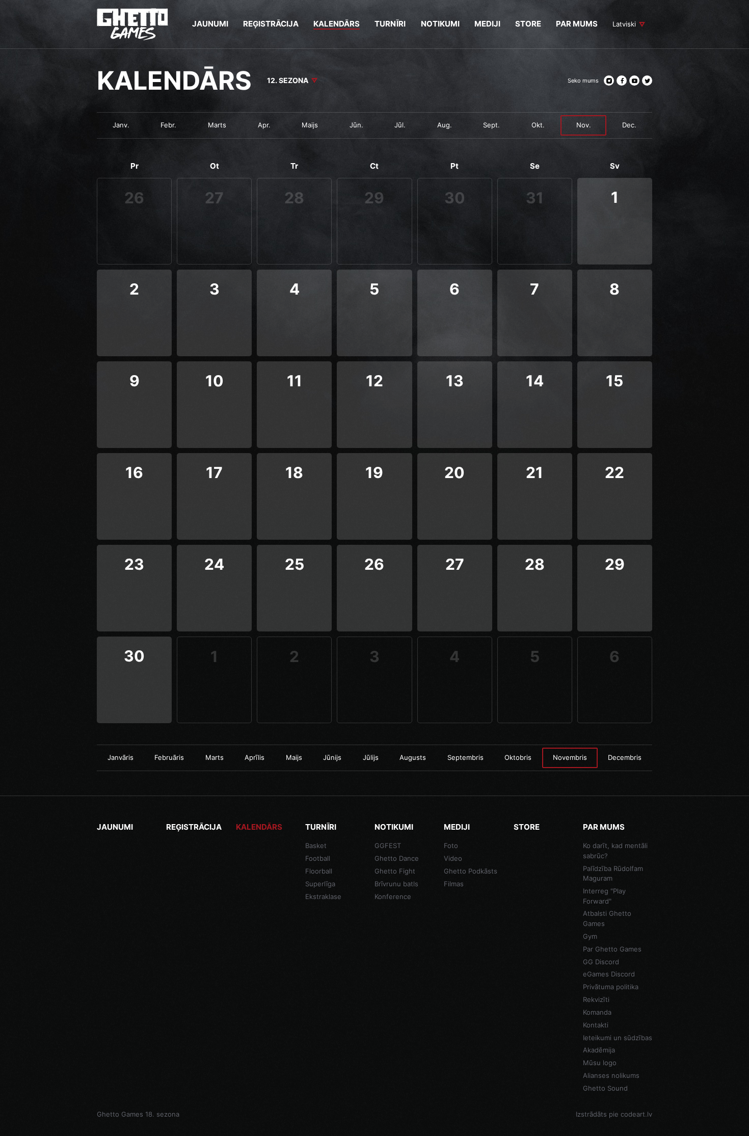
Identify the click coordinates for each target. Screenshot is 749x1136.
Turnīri (320, 827)
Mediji (457, 827)
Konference (392, 896)
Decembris (624, 757)
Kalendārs (259, 827)
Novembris (570, 757)
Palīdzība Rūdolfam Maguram (613, 873)
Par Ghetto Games (612, 949)
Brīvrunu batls (396, 884)
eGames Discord (609, 974)
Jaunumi (115, 827)
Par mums (604, 827)
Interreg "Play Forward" (604, 896)
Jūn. (356, 125)
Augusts (412, 757)
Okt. (538, 125)
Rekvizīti (596, 999)
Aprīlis (254, 757)
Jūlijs (371, 757)
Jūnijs (332, 757)
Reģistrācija (194, 827)
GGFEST (387, 845)
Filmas (454, 884)
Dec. (629, 125)
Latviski (624, 24)
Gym (590, 936)
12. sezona (287, 80)
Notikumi (393, 827)
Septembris (465, 757)
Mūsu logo (600, 1063)
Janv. (121, 125)
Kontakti (595, 1025)
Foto (451, 845)
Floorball (318, 871)
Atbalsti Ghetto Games (607, 918)
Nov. (583, 125)
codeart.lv (636, 1114)
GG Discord (601, 962)
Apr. (264, 125)
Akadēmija (599, 1050)
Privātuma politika (610, 987)
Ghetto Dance (396, 858)
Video (453, 858)
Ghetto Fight (394, 871)
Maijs (310, 125)
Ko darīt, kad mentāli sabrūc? (615, 850)
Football (317, 858)
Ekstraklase (323, 896)
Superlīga (320, 884)
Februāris (169, 757)
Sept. (491, 125)
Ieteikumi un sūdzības (617, 1038)
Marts (217, 125)
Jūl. (400, 125)
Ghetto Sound (605, 1088)
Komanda (597, 1012)
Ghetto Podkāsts (470, 871)
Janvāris (120, 757)
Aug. (444, 125)
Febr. (168, 125)
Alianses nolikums (611, 1075)
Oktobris (517, 757)
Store (527, 827)
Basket (316, 845)
